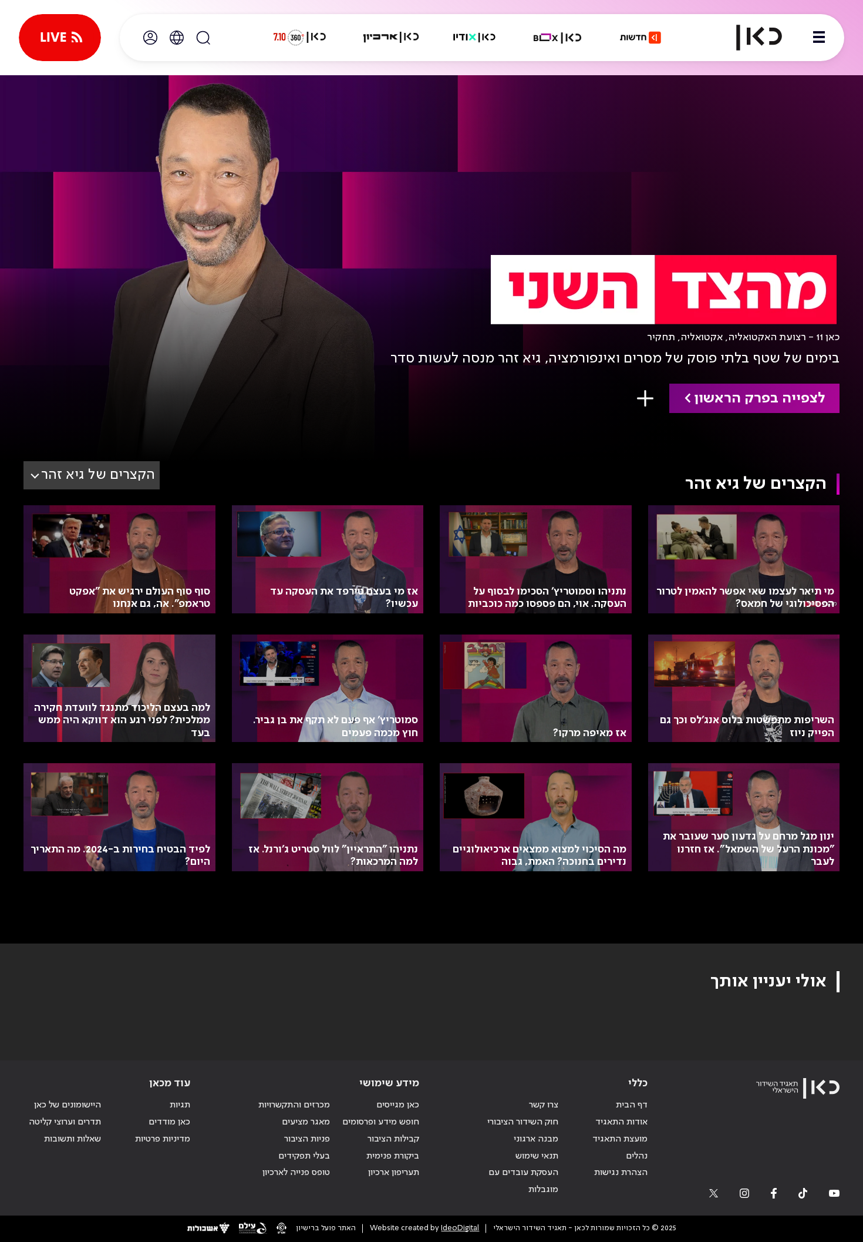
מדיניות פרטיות (162, 1139)
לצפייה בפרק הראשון (759, 398)
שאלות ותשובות (72, 1139)
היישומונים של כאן (67, 1105)
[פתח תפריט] (819, 37)
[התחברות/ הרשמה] (150, 37)
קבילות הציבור (393, 1139)
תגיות (180, 1105)
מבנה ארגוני (536, 1139)
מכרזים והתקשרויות (294, 1105)
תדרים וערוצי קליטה (65, 1122)
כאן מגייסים (397, 1105)
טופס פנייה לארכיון (296, 1172)
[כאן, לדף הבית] (749, 37)
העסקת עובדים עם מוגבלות (523, 1181)
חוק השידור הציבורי (522, 1122)
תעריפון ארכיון (393, 1172)
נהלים (637, 1156)
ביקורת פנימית (392, 1156)
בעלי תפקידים (304, 1156)
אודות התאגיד (621, 1122)
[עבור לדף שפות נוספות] (176, 37)
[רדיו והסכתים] (474, 38)
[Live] (60, 37)
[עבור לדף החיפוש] (203, 37)
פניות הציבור (307, 1139)
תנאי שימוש (536, 1156)
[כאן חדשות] (640, 38)
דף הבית (632, 1105)
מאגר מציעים (306, 1122)
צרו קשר (543, 1105)
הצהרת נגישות (621, 1172)
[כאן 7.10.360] (299, 38)
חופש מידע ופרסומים (380, 1122)
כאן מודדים (169, 1122)
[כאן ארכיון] (391, 38)
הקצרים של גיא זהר (98, 475)
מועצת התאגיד (620, 1139)
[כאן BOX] (557, 38)
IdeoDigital (460, 1228)
